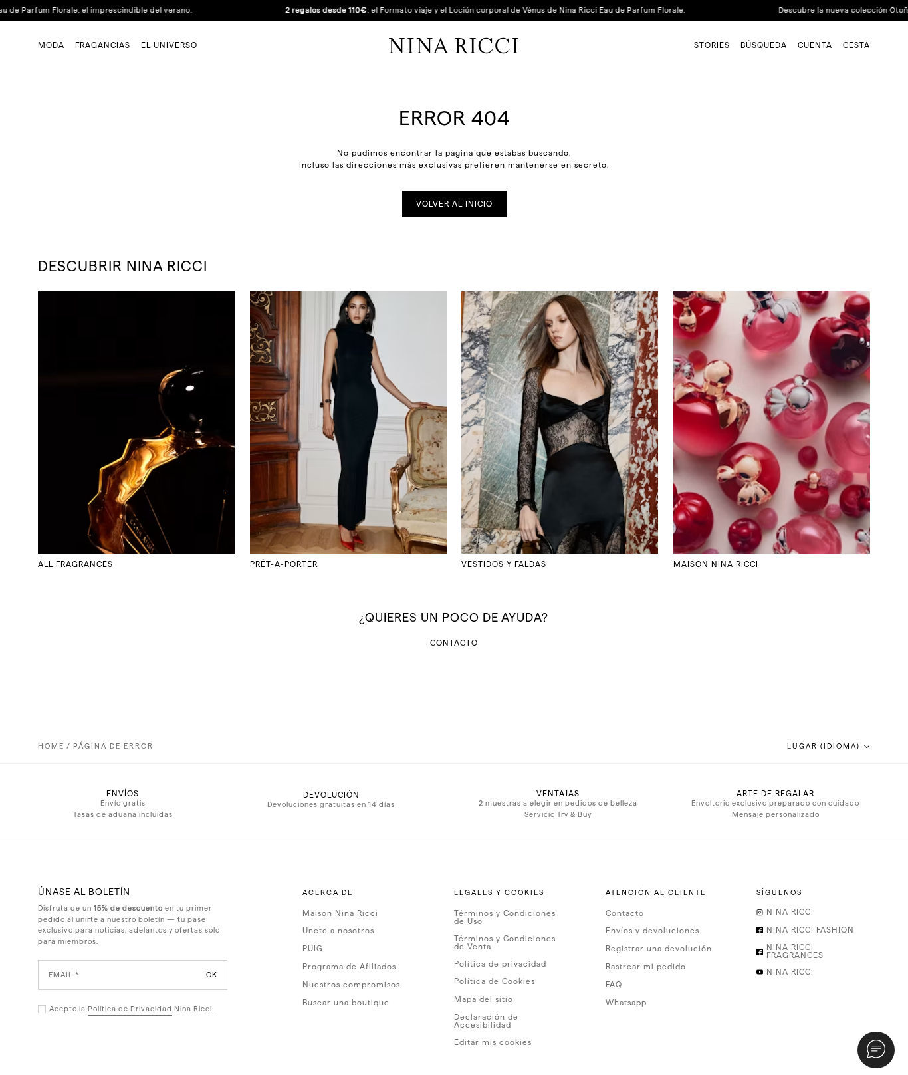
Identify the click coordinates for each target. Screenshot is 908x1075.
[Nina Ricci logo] (454, 45)
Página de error (113, 746)
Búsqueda (763, 45)
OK (211, 975)
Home (51, 746)
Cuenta (815, 45)
